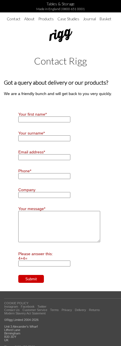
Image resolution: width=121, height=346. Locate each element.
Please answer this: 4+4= (35, 256)
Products (46, 18)
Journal (89, 18)
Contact (14, 18)
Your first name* (32, 114)
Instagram (11, 306)
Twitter (41, 306)
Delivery (80, 310)
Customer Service (35, 310)
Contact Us (12, 310)
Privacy (67, 310)
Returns (94, 310)
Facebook (28, 306)
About (29, 18)
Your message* (31, 208)
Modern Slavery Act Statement (25, 313)
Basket (105, 18)
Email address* (31, 152)
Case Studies (68, 18)
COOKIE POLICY (16, 303)
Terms (54, 310)
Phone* (24, 171)
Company (26, 190)
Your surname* (31, 133)
